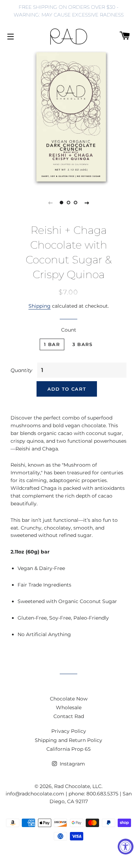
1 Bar (52, 344)
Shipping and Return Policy (68, 740)
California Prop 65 (68, 749)
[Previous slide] (50, 202)
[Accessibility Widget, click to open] (125, 846)
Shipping (39, 306)
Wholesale (68, 707)
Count (68, 330)
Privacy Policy (68, 731)
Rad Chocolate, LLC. (78, 786)
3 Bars (82, 344)
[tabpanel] (68, 117)
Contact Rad (68, 716)
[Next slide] (86, 202)
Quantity (21, 370)
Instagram (71, 764)
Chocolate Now (68, 699)
